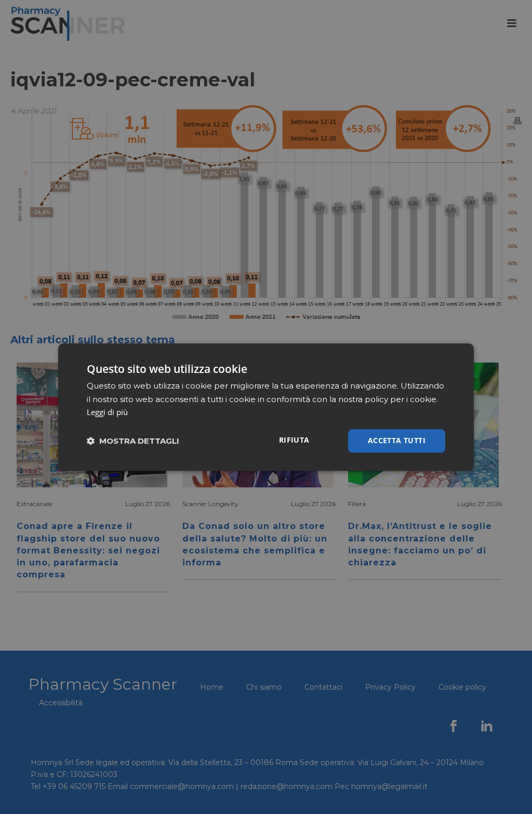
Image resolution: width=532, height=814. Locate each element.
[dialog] (266, 407)
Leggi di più (107, 412)
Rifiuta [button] (294, 440)
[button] (133, 441)
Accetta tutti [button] (396, 440)
